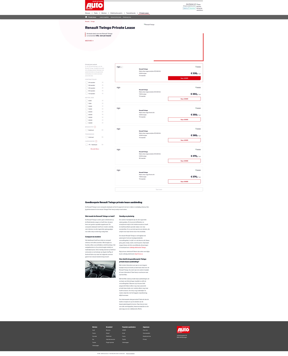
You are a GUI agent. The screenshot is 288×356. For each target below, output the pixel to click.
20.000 (95, 112)
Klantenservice (127, 17)
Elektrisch (95, 130)
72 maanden (95, 93)
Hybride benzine (110, 339)
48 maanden (95, 88)
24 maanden (95, 82)
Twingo (93, 21)
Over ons (145, 330)
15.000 (95, 109)
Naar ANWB (184, 78)
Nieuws (87, 13)
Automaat (95, 137)
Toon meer (159, 189)
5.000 (95, 100)
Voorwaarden (146, 333)
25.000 (95, 114)
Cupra (94, 333)
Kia (93, 339)
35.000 (95, 120)
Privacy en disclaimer (130, 353)
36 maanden (95, 85)
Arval (123, 333)
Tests (96, 13)
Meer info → (89, 40)
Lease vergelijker (104, 17)
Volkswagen (95, 345)
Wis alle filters (95, 149)
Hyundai (94, 336)
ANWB (124, 330)
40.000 (95, 123)
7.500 (95, 103)
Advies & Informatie (116, 17)
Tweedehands (131, 13)
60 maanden (95, 91)
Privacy (145, 339)
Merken (104, 13)
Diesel (107, 333)
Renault (87, 21)
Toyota (94, 342)
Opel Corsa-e (139, 254)
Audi (93, 330)
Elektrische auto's (116, 13)
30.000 (95, 117)
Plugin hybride (110, 342)
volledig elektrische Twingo (137, 247)
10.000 (95, 106)
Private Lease (144, 13)
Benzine (108, 330)
